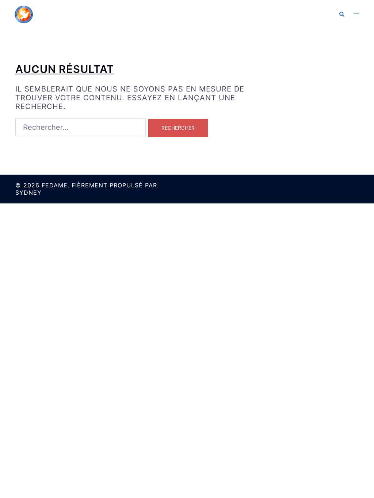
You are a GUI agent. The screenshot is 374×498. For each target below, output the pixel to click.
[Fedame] (24, 13)
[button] (341, 14)
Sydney (28, 192)
